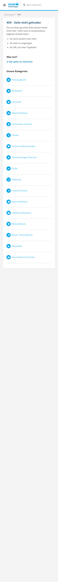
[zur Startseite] (13, 5)
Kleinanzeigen (10, 15)
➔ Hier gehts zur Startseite (19, 61)
